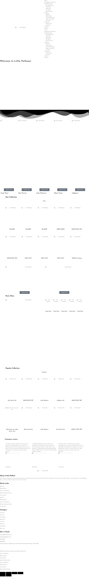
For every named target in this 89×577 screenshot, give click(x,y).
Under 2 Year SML (50, 19)
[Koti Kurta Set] (12, 388)
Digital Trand (23, 551)
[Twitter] (5, 546)
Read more (7, 234)
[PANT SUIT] (28, 246)
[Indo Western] (44, 388)
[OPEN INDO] (60, 217)
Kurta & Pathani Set (50, 17)
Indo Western (41, 193)
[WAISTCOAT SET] (76, 217)
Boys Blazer (48, 39)
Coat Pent (48, 25)
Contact (46, 28)
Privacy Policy (3, 495)
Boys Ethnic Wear (48, 3)
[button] (44, 106)
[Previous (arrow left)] (3, 575)
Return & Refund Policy (5, 560)
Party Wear (48, 6)
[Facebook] (1, 546)
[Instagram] (9, 546)
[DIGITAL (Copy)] (76, 246)
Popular (44, 372)
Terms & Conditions (4, 553)
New (44, 201)
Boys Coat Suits (49, 11)
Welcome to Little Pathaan (15, 61)
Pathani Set (48, 8)
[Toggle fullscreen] (8, 573)
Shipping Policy (3, 488)
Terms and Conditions (4, 490)
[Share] (14, 573)
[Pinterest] (13, 546)
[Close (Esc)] (20, 573)
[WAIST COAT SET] (76, 417)
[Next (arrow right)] (8, 575)
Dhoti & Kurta (49, 16)
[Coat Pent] (48, 304)
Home (45, 0)
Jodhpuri (75, 193)
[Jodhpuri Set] (60, 388)
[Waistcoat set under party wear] (12, 417)
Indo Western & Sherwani (50, 2)
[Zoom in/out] (3, 573)
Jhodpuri (48, 14)
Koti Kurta (48, 20)
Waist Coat (58, 193)
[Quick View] (12, 234)
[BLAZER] (12, 217)
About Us (46, 26)
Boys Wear (46, 13)
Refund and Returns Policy (6, 504)
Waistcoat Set (49, 23)
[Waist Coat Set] (28, 417)
